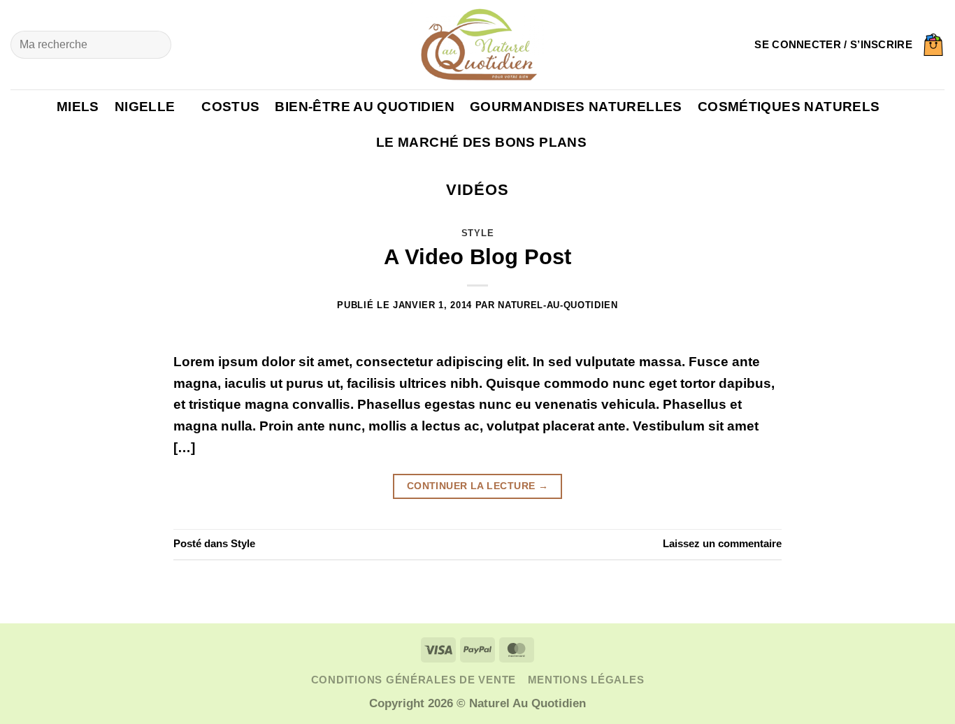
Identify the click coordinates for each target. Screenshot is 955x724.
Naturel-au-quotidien (557, 305)
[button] (833, 44)
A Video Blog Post (477, 257)
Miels (78, 106)
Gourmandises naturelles (576, 106)
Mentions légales (586, 680)
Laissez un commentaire (722, 543)
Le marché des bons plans (481, 142)
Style (477, 233)
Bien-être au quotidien (364, 106)
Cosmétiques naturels (789, 106)
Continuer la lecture (478, 485)
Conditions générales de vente (413, 680)
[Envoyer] (154, 45)
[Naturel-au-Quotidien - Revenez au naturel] (477, 44)
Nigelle (145, 106)
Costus (230, 106)
